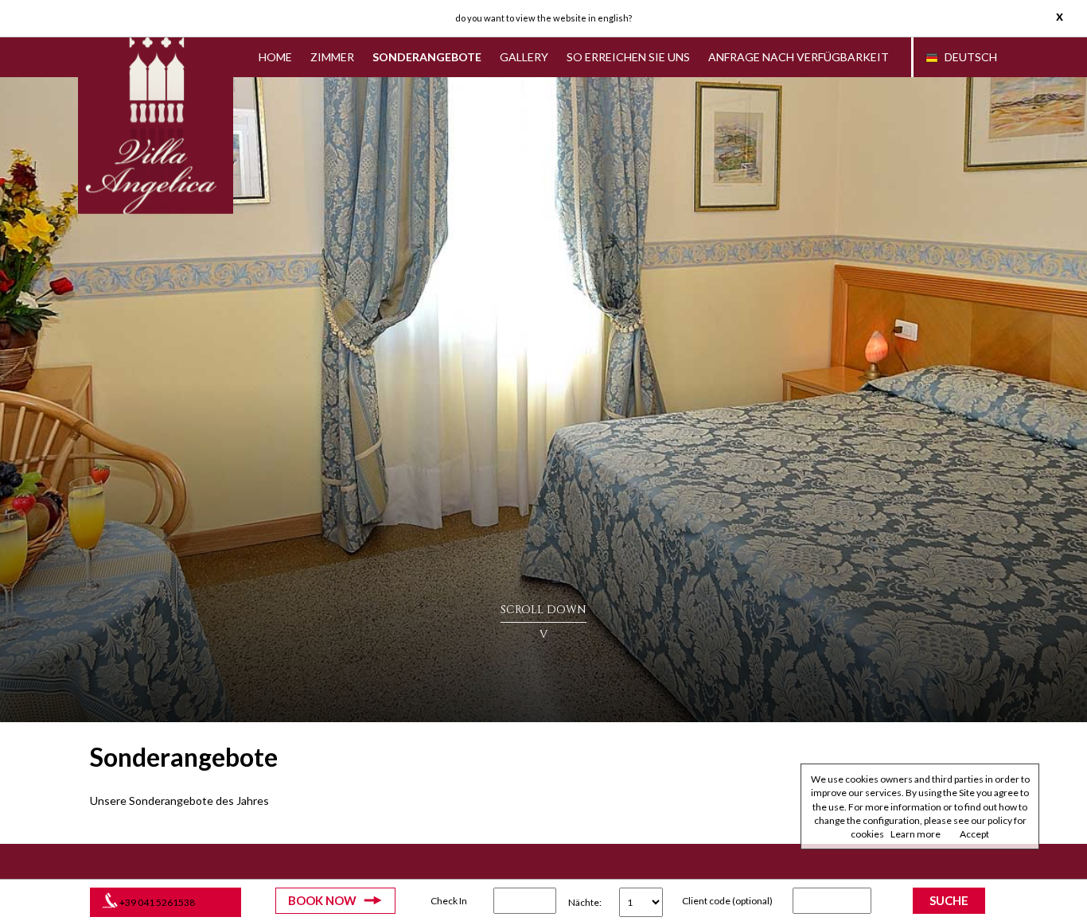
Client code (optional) (727, 901)
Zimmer (332, 57)
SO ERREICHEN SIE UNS (628, 57)
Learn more (915, 834)
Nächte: (585, 902)
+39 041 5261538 (157, 902)
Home (275, 57)
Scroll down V (543, 622)
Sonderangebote (426, 57)
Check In (449, 901)
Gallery (524, 57)
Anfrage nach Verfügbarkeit (798, 57)
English (613, 18)
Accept (974, 834)
